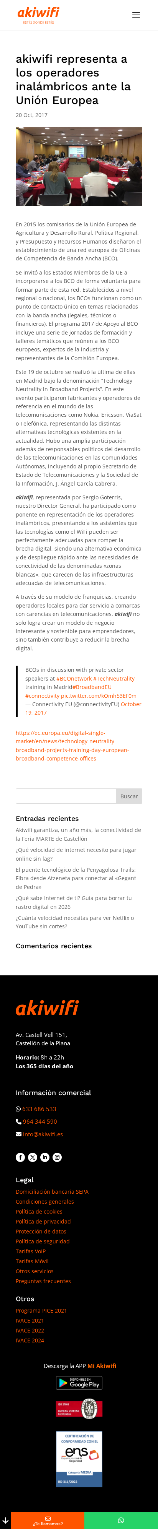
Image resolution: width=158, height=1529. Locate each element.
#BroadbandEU (92, 687)
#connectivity (42, 695)
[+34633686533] (121, 1520)
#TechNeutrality (114, 678)
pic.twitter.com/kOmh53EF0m (99, 695)
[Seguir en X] (32, 1157)
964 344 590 (40, 1121)
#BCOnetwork (74, 678)
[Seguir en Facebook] (20, 1157)
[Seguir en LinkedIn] (44, 1157)
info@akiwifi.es (43, 1134)
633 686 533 (39, 1109)
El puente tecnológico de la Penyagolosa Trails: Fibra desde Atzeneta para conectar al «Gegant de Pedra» (76, 878)
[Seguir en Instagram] (57, 1157)
